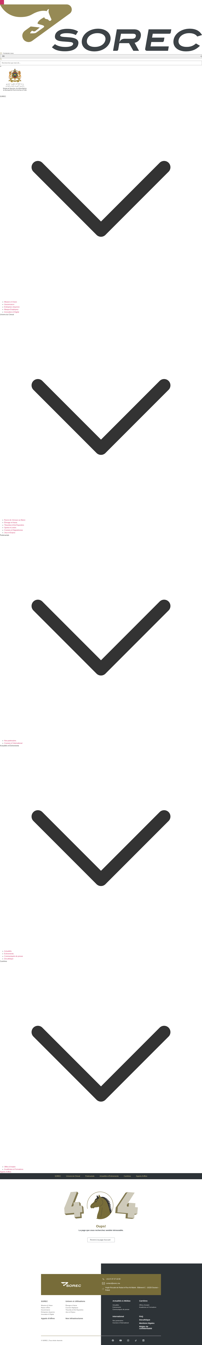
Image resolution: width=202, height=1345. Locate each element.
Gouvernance (9, 304)
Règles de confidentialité (145, 1328)
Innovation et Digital (11, 312)
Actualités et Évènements (109, 1176)
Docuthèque (8, 959)
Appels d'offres (48, 1318)
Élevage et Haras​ (10, 522)
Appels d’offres (5, 1172)
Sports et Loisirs (10, 527)
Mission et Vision (10, 302)
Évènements (9, 954)
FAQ (141, 1316)
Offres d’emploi (9, 1167)
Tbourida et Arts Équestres (14, 525)
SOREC (58, 1176)
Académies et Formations (13, 1169)
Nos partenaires (10, 741)
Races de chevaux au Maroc (14, 520)
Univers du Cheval (73, 1176)
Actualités (8, 951)
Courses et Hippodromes (13, 530)
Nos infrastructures (74, 1318)
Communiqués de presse (13, 956)
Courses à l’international (13, 743)
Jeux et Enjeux (9, 533)
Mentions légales (146, 1323)
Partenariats (89, 1176)
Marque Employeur (11, 309)
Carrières (127, 1176)
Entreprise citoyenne (12, 307)
